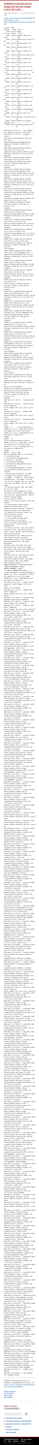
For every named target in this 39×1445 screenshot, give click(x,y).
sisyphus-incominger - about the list (18, 1424)
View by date (8, 1395)
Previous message (10, 1391)
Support (15, 1441)
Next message (8, 1397)
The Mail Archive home (14, 1418)
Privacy (23, 1441)
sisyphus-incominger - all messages (18, 1421)
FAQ (9, 1441)
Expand (8, 1426)
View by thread (8, 1393)
